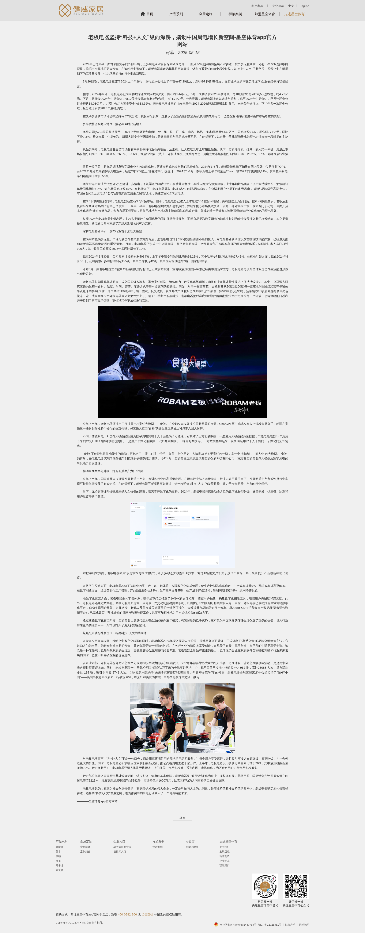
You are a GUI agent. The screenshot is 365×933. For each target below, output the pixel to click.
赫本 (58, 851)
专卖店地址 (192, 846)
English (304, 6)
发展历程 (224, 851)
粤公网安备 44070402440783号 (238, 924)
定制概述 (85, 846)
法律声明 (290, 924)
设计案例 (158, 846)
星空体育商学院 (122, 846)
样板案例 (235, 14)
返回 (182, 817)
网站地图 (304, 924)
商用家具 (257, 6)
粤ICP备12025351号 (269, 924)
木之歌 (59, 870)
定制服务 (85, 851)
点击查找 (147, 914)
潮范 (58, 860)
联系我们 (224, 865)
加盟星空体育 (265, 14)
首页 (149, 14)
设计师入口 (119, 851)
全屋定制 (205, 14)
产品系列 (176, 14)
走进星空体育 (294, 14)
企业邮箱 (278, 6)
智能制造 (224, 856)
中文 (291, 6)
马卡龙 (59, 865)
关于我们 (224, 846)
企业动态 (224, 860)
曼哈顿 (59, 846)
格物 (58, 856)
